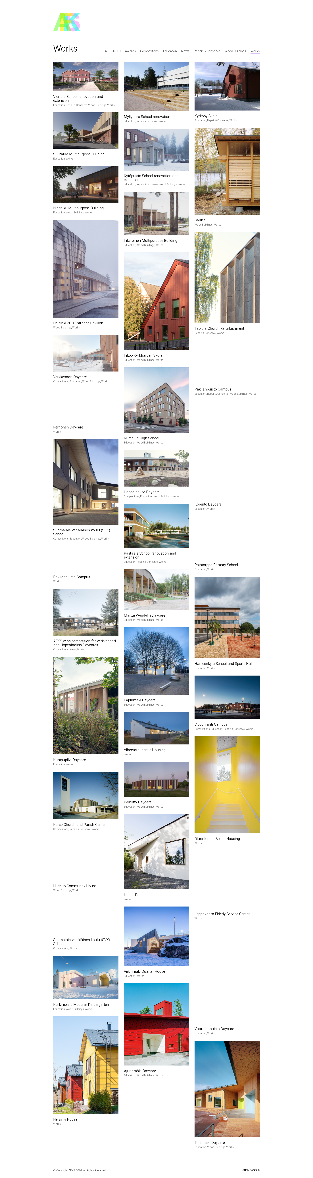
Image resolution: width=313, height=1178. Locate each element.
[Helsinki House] (85, 1065)
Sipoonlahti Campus (211, 725)
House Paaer (134, 895)
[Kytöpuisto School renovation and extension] (156, 149)
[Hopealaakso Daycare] (156, 468)
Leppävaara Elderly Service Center (222, 914)
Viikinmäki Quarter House (144, 972)
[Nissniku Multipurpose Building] (85, 184)
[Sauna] (227, 171)
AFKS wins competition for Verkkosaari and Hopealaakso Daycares (84, 643)
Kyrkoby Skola (206, 116)
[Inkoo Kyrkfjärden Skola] (156, 301)
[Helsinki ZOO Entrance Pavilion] (85, 269)
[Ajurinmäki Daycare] (156, 1024)
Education (170, 51)
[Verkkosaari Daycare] (85, 353)
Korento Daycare (208, 504)
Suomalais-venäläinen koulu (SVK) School (81, 532)
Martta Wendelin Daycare (144, 615)
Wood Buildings (235, 51)
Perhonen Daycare (68, 427)
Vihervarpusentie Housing (145, 750)
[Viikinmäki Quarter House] (156, 936)
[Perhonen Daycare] (85, 405)
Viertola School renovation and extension (78, 99)
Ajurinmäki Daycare (140, 1071)
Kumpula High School (141, 438)
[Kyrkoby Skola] (227, 86)
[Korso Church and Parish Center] (85, 795)
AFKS (117, 51)
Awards (130, 51)
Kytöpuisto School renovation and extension (151, 178)
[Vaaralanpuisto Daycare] (227, 974)
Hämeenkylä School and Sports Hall (224, 664)
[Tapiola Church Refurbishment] (227, 277)
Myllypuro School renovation (147, 117)
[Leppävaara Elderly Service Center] (227, 880)
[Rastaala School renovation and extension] (156, 526)
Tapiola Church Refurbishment (219, 329)
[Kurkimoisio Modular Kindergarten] (85, 977)
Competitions (149, 51)
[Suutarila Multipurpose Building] (85, 130)
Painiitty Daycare (137, 802)
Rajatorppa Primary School (216, 565)
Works (255, 51)
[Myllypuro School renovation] (156, 86)
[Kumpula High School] (156, 400)
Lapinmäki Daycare (139, 700)
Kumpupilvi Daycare (69, 760)
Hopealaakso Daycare (142, 492)
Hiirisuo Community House (75, 886)
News (185, 51)
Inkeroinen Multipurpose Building (150, 241)
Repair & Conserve (207, 51)
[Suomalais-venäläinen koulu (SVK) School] (85, 482)
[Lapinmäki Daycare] (156, 661)
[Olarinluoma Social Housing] (227, 784)
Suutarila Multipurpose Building (79, 154)
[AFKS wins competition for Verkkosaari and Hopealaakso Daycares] (85, 612)
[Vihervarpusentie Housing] (156, 728)
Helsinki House (65, 1120)
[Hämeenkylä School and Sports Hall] (227, 617)
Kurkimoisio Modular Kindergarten (81, 1005)
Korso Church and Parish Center (79, 825)
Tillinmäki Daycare (210, 1143)
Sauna (200, 220)
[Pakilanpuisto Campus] (227, 362)
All (106, 51)
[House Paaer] (156, 851)
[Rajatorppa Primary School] (227, 537)
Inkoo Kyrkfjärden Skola (143, 356)
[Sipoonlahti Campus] (227, 697)
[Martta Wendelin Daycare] (156, 589)
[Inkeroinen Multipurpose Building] (156, 213)
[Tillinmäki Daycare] (227, 1089)
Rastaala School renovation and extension (150, 555)
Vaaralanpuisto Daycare (214, 1029)
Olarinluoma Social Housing (217, 839)
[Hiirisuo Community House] (85, 858)
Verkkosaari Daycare (70, 377)
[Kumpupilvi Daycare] (85, 705)
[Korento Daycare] (227, 450)
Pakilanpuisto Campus (213, 389)
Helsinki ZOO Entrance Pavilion (78, 323)
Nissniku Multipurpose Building (78, 208)
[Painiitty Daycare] (156, 779)
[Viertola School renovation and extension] (85, 76)
